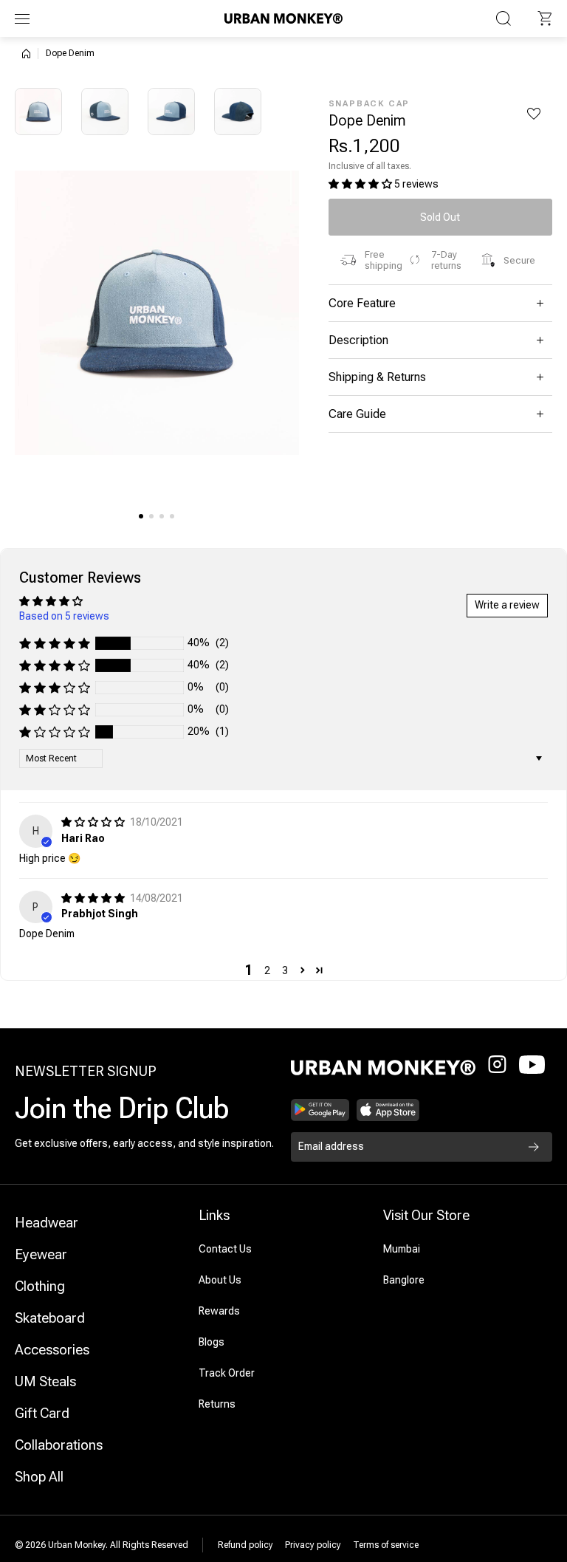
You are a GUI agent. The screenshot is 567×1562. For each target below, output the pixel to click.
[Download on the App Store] (388, 1110)
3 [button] (285, 970)
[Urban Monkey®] (283, 18)
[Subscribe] (533, 1147)
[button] (544, 18)
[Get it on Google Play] (320, 1110)
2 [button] (267, 970)
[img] (94, 822)
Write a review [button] (507, 605)
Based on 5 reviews (64, 616)
